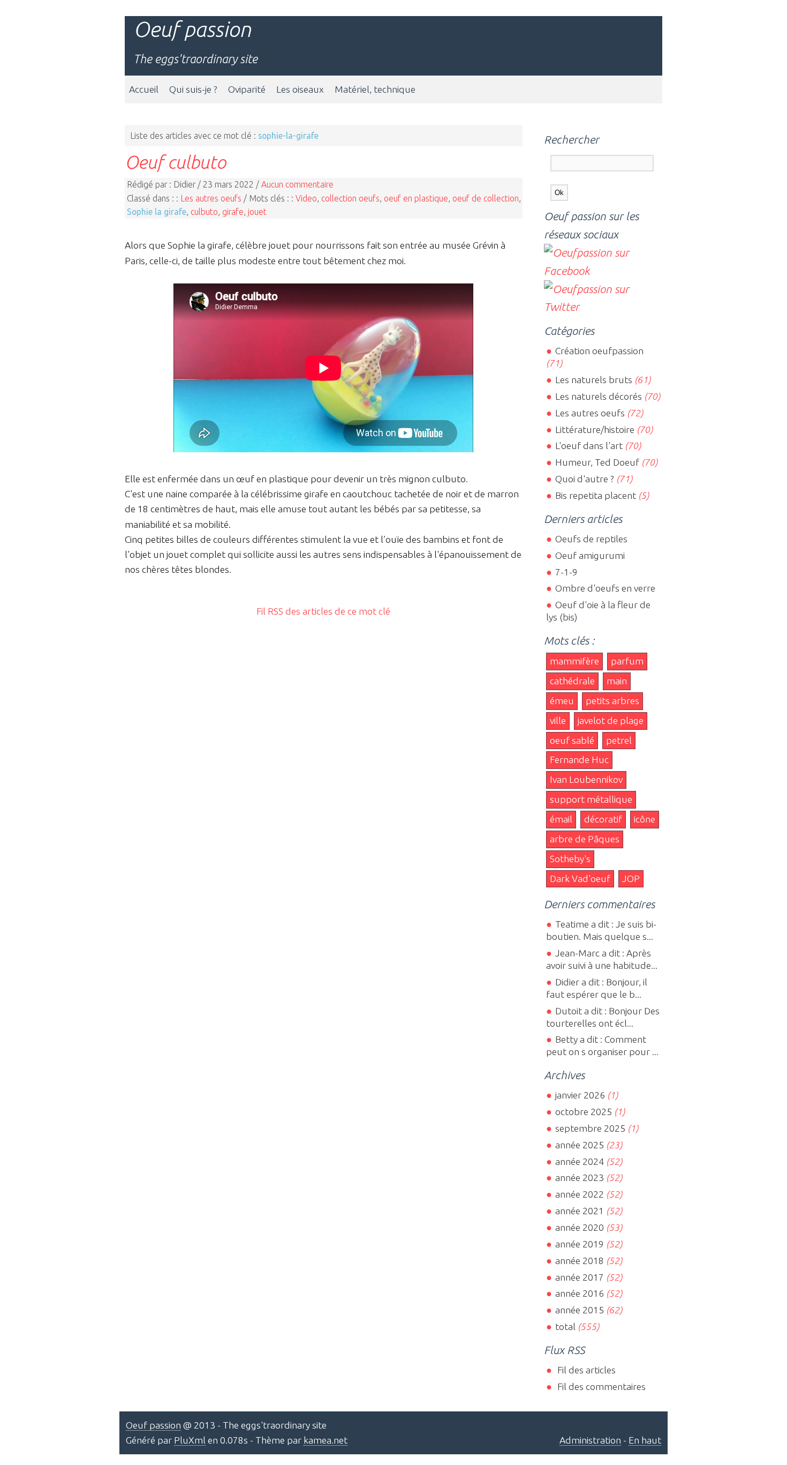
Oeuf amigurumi (589, 555)
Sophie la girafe (156, 211)
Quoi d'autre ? (584, 479)
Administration (590, 1440)
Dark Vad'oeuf (580, 878)
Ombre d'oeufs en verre (605, 588)
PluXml (190, 1440)
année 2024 (579, 1161)
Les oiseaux (300, 89)
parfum (627, 661)
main (617, 681)
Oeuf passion (192, 29)
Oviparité (247, 89)
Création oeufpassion (599, 351)
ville (558, 720)
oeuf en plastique (416, 198)
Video (306, 198)
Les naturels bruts (593, 380)
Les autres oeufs (210, 198)
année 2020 (579, 1227)
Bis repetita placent (595, 495)
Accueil (143, 89)
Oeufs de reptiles (591, 539)
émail (561, 819)
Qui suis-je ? (193, 89)
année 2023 (579, 1177)
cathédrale (572, 681)
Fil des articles (585, 1370)
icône (644, 819)
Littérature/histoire (594, 429)
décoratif (603, 819)
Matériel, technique (375, 89)
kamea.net (325, 1440)
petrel (619, 740)
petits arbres (612, 701)
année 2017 (579, 1277)
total (566, 1326)
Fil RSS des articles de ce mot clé (323, 611)
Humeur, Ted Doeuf (597, 462)
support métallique (591, 799)
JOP (631, 878)
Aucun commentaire (297, 184)
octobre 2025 (583, 1112)
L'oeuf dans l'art (588, 445)
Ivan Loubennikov (586, 779)
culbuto (204, 211)
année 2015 (579, 1310)
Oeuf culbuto (175, 162)
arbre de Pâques (584, 839)
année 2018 (579, 1260)
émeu (562, 701)
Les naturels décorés (598, 396)
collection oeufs (350, 198)
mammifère (574, 661)
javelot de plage (611, 720)
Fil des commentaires (600, 1386)
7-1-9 (566, 572)
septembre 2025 (590, 1128)
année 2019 (579, 1244)
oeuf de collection (485, 198)
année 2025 (579, 1145)
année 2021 (579, 1211)
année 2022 (579, 1194)
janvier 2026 (579, 1095)
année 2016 (579, 1293)
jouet (257, 211)
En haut (645, 1440)
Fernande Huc (579, 759)
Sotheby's (570, 859)
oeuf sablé (572, 740)
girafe (233, 211)
